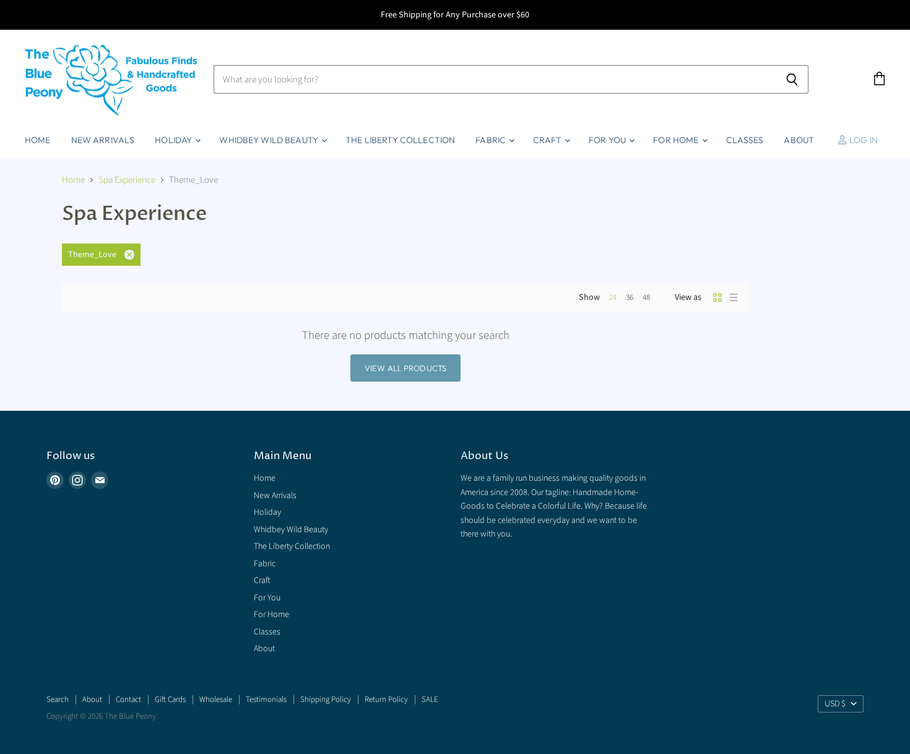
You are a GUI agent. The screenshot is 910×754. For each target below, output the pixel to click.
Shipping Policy (325, 699)
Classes (745, 140)
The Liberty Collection (400, 140)
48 (646, 297)
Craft (548, 140)
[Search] (792, 79)
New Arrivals (103, 140)
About (799, 140)
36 (629, 297)
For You (608, 140)
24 (613, 297)
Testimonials (266, 699)
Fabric (491, 140)
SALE (430, 699)
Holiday (174, 140)
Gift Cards (170, 699)
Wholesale (215, 699)
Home (38, 140)
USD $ (835, 704)
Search (57, 699)
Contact (128, 699)
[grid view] (717, 297)
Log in (862, 140)
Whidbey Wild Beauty (269, 140)
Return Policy (386, 699)
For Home (676, 140)
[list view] (733, 297)
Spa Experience (126, 180)
